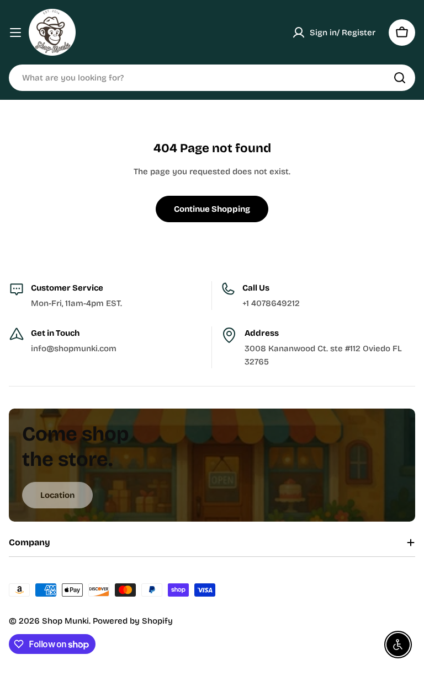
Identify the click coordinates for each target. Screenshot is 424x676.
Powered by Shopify (133, 621)
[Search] (399, 77)
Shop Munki (65, 621)
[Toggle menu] (15, 32)
